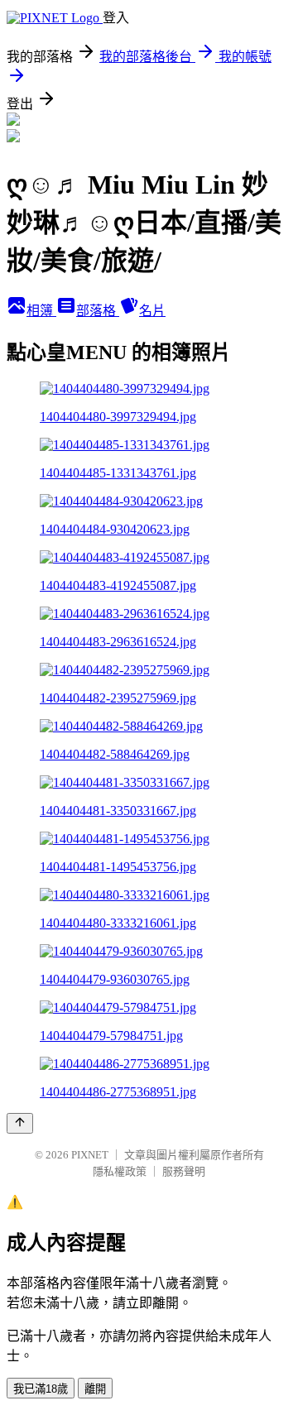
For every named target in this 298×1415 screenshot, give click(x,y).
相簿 (41, 311)
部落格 (97, 311)
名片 (152, 311)
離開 (95, 1389)
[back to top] (20, 1123)
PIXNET (89, 1155)
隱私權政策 (120, 1171)
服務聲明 (183, 1171)
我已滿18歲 (40, 1389)
